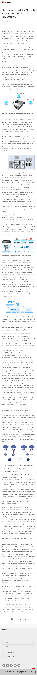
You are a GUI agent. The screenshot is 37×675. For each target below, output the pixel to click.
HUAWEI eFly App (10, 656)
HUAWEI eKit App (10, 652)
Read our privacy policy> (25, 673)
